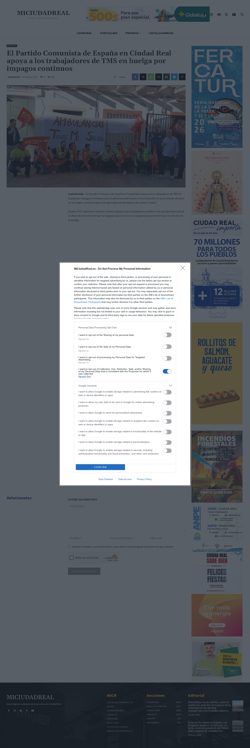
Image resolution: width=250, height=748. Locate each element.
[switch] (167, 335)
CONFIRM (100, 467)
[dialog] (125, 374)
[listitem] (125, 327)
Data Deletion (105, 479)
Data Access (125, 479)
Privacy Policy (144, 479)
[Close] (184, 269)
